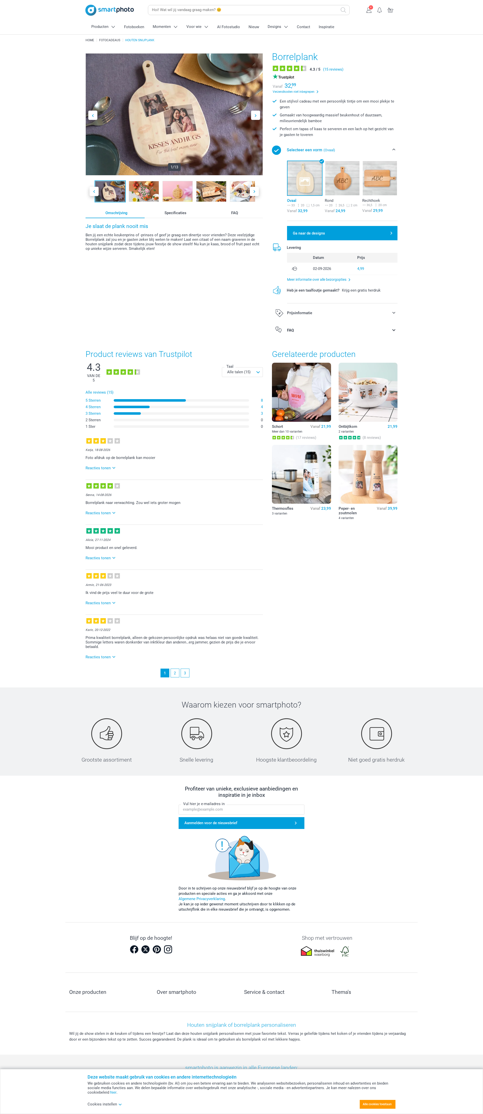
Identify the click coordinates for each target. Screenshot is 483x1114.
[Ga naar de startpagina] (109, 10)
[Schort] (301, 392)
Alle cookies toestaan (377, 1104)
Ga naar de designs (309, 233)
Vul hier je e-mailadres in (204, 804)
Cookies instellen (102, 1104)
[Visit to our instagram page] (168, 949)
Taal (229, 366)
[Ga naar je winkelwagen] (390, 9)
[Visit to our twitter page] (145, 949)
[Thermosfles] (301, 474)
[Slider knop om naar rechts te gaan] (255, 115)
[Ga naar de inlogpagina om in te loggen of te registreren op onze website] (369, 9)
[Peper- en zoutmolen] (368, 474)
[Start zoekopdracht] (343, 10)
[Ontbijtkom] (368, 392)
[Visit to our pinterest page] (156, 949)
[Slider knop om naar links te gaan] (92, 115)
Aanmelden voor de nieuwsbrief (210, 823)
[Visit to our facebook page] (134, 949)
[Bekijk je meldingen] (379, 9)
